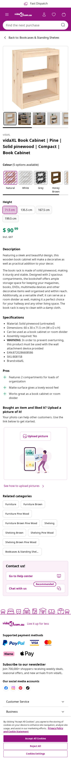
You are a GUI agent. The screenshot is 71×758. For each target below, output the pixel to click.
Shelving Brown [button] (14, 532)
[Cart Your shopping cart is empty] (64, 14)
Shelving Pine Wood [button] (42, 532)
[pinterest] (20, 688)
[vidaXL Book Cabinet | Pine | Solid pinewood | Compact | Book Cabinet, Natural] (35, 78)
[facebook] (6, 688)
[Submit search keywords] (63, 25)
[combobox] (35, 25)
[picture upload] (36, 460)
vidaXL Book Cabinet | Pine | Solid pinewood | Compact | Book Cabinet (32, 146)
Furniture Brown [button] (32, 504)
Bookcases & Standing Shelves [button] (22, 551)
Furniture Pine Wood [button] (17, 513)
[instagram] (13, 688)
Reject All (35, 746)
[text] (11, 231)
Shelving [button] (49, 523)
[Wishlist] (53, 14)
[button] (10, 182)
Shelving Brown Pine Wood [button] (20, 542)
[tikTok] (27, 688)
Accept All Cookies (35, 738)
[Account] (44, 14)
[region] (35, 737)
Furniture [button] (10, 504)
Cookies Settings (35, 753)
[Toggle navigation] (7, 14)
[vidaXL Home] (23, 14)
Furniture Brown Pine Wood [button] (21, 523)
